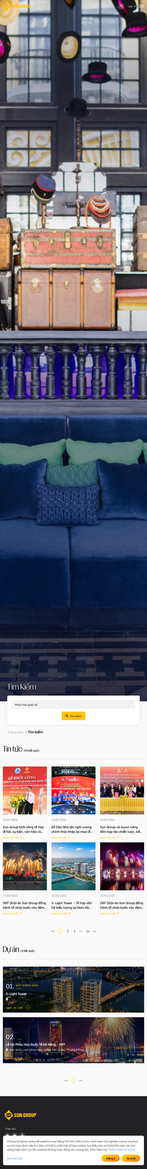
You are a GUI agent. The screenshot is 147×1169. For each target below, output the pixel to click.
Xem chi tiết (14, 1158)
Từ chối (131, 1158)
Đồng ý (110, 1158)
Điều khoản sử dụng (122, 1149)
